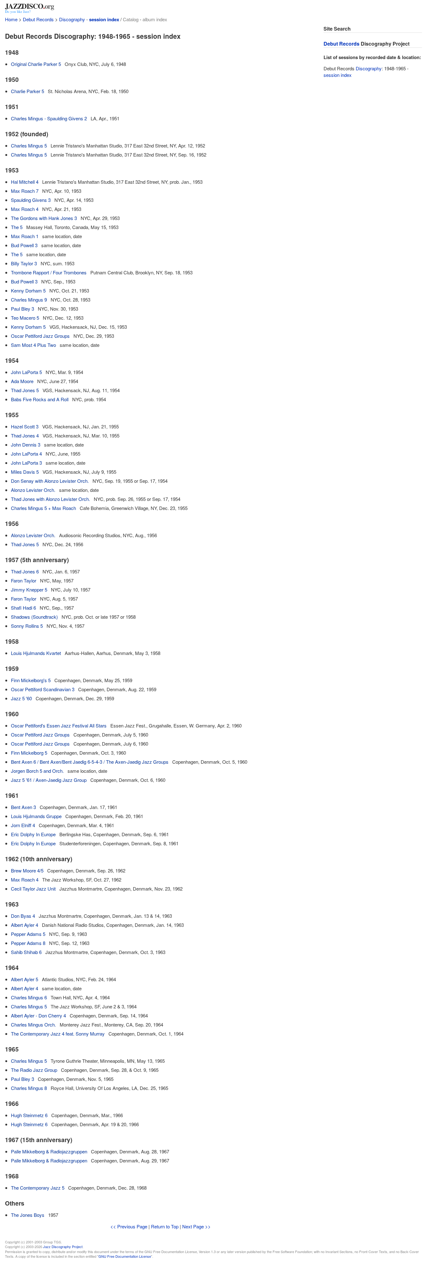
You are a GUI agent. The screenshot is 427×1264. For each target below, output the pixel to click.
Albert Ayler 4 (24, 925)
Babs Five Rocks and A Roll (39, 399)
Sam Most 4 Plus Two (33, 345)
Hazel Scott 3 (24, 426)
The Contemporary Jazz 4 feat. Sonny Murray (58, 1033)
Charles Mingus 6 (29, 997)
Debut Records (38, 19)
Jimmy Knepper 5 (29, 589)
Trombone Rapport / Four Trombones (49, 272)
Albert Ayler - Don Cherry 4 (38, 1015)
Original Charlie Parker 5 (36, 64)
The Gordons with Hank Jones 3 (44, 218)
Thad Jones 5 (25, 390)
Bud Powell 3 (24, 245)
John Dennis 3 (25, 444)
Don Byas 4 (23, 915)
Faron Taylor (23, 580)
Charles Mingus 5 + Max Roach (43, 508)
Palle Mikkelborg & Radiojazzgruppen (49, 1151)
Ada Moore (22, 381)
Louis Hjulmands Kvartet (36, 653)
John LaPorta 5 (26, 372)
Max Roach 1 (24, 236)
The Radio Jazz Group (34, 1070)
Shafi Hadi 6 (23, 607)
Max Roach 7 (24, 190)
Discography (72, 19)
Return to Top (164, 1226)
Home (11, 19)
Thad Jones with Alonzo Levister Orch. (50, 499)
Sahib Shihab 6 (26, 952)
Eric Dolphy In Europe (33, 834)
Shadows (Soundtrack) (34, 616)
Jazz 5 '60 (21, 698)
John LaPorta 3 (26, 462)
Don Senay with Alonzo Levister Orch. (50, 480)
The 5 (17, 227)
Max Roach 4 (24, 209)
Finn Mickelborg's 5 (31, 680)
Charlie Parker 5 (27, 91)
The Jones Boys (27, 1215)
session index (104, 19)
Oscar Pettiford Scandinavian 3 (42, 689)
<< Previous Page (128, 1226)
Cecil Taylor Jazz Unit (33, 888)
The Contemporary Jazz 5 (37, 1187)
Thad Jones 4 (25, 435)
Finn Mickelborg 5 (29, 752)
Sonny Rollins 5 (27, 625)
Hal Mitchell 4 (24, 181)
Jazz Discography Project (63, 1246)
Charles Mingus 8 (29, 1088)
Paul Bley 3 (22, 308)
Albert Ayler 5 (24, 979)
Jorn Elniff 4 (23, 825)
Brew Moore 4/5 (27, 870)
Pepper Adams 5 (28, 934)
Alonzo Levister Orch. (33, 490)
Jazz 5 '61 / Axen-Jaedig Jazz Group (49, 780)
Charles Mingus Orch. (33, 1024)
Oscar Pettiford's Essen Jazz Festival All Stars (59, 725)
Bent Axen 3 (23, 807)
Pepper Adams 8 (28, 943)
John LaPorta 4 (26, 453)
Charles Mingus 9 (29, 299)
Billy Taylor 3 (24, 263)
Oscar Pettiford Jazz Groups (40, 335)
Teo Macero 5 (25, 317)
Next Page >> (196, 1226)
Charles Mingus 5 (29, 145)
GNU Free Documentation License (124, 1256)
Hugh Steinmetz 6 (29, 1115)
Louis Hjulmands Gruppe (36, 816)
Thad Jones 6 (25, 571)
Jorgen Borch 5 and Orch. (37, 770)
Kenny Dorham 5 (28, 290)
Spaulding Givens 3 (31, 200)
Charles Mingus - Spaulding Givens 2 (49, 118)
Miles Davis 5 (25, 471)
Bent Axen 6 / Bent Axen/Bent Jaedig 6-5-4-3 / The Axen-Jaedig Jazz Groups (89, 761)
